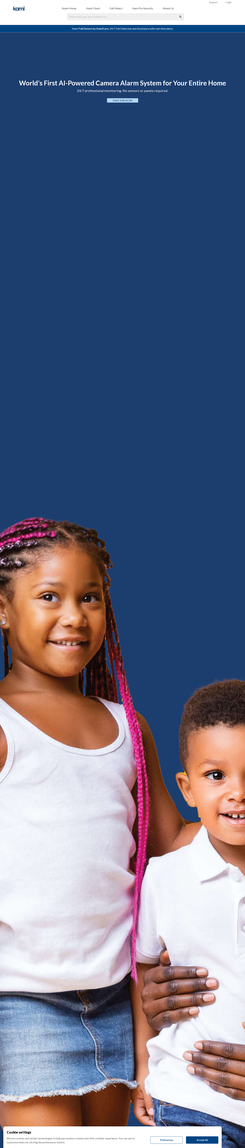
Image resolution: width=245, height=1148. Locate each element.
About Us (168, 8)
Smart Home (69, 8)
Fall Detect (116, 8)
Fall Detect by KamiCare (94, 28)
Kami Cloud (93, 8)
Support (213, 2)
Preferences (166, 1140)
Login (229, 2)
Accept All (202, 1140)
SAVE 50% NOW (156, 100)
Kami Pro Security (142, 8)
